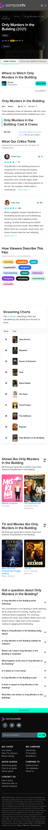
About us (30, 771)
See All (45, 460)
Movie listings (8, 756)
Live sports (7, 750)
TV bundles (31, 753)
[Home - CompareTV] (13, 5)
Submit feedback (9, 786)
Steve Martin (23, 132)
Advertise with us (9, 783)
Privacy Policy (35, 825)
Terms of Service (23, 825)
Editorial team (32, 765)
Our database (32, 768)
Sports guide (7, 771)
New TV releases (9, 753)
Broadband (31, 756)
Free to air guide (9, 768)
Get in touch (7, 780)
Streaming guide (9, 765)
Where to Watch (10, 61)
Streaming (30, 750)
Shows (17, 17)
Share (7, 46)
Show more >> (24, 190)
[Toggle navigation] (45, 5)
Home (5, 17)
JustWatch (41, 91)
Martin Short (32, 132)
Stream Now (41, 83)
